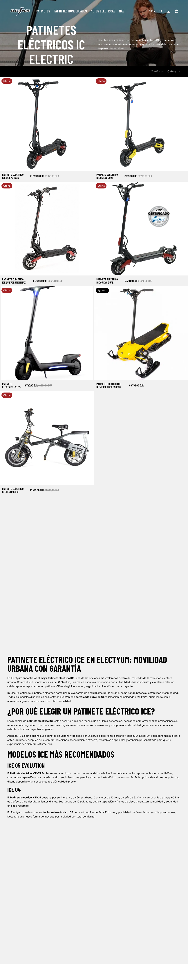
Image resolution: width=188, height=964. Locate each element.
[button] (174, 71)
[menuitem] (121, 11)
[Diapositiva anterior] (5, 124)
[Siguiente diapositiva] (88, 124)
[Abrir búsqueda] (161, 11)
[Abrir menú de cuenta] (168, 11)
